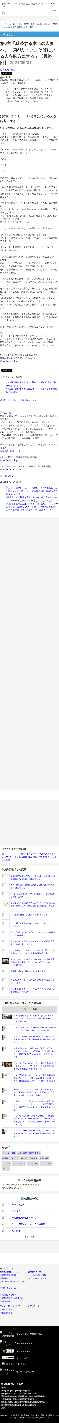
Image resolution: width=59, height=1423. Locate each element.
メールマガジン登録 (38, 1275)
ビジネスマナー (19, 1163)
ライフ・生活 (46, 1163)
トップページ (7, 1268)
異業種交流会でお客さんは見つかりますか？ (29, 971)
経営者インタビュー (10, 1158)
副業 (14, 1153)
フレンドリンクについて (10, 1306)
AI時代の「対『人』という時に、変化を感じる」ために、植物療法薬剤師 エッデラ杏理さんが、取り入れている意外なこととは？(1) (34, 1092)
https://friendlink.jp (9, 361)
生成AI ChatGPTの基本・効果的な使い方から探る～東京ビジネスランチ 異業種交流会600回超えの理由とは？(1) (35, 1133)
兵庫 (8, 1399)
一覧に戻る (8, 475)
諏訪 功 (13, 415)
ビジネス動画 (33, 1163)
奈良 (18, 1399)
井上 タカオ (17, 1210)
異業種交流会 (9, 70)
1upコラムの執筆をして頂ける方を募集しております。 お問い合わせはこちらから (22, 1184)
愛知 (3, 1396)
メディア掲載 (6, 1309)
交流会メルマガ (34, 1271)
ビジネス (6, 1168)
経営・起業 (22, 1153)
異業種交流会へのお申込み (12, 1298)
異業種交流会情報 (8, 1275)
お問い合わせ (33, 1306)
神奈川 (9, 1393)
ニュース (6, 1153)
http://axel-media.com (10, 469)
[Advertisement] (29, 656)
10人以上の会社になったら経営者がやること (29, 914)
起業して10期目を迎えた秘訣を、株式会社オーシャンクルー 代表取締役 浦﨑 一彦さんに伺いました (32, 499)
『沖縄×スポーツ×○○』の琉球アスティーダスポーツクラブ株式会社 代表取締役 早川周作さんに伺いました (29, 856)
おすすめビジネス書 (29, 1158)
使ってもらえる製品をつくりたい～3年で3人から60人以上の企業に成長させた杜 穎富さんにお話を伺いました (33, 905)
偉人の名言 (44, 1158)
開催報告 (5, 1278)
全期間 (34, 1009)
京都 (13, 1399)
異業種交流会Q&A (8, 1294)
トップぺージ (5, 24)
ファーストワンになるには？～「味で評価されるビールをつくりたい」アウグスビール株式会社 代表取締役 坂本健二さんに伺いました (35, 1066)
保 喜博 (15, 1230)
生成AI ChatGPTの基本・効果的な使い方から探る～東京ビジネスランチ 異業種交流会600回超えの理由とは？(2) (35, 1039)
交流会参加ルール (8, 1288)
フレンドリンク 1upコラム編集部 (28, 1224)
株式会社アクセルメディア (24, 1217)
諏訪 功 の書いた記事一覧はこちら (19, 400)
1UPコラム (17, 24)
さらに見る (29, 1236)
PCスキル (6, 1163)
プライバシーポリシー (39, 1278)
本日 (24, 1009)
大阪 (3, 1399)
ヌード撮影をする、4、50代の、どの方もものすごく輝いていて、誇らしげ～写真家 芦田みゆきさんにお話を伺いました (32, 490)
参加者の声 (5, 1301)
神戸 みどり (17, 1204)
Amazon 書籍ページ (10, 450)
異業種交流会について (9, 1271)
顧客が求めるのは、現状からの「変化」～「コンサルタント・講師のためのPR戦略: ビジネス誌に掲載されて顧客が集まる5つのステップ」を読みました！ (32, 506)
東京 (3, 1393)
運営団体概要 (6, 1312)
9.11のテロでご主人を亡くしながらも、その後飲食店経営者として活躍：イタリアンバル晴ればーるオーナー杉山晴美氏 (32, 962)
